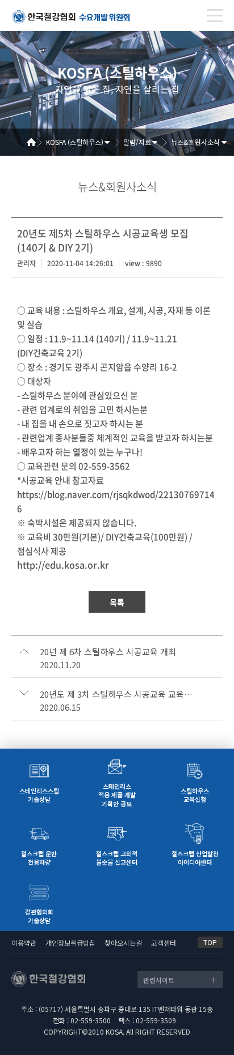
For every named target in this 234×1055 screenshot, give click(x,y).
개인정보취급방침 (70, 942)
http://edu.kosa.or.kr (63, 564)
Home (35, 142)
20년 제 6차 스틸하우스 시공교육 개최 (108, 652)
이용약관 (23, 942)
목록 (117, 602)
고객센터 (163, 942)
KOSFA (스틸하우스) (74, 142)
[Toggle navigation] (215, 15)
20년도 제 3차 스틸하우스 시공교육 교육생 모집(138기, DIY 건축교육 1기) (118, 694)
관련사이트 (158, 980)
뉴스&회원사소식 (195, 142)
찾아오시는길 (123, 942)
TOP (210, 942)
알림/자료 (137, 142)
